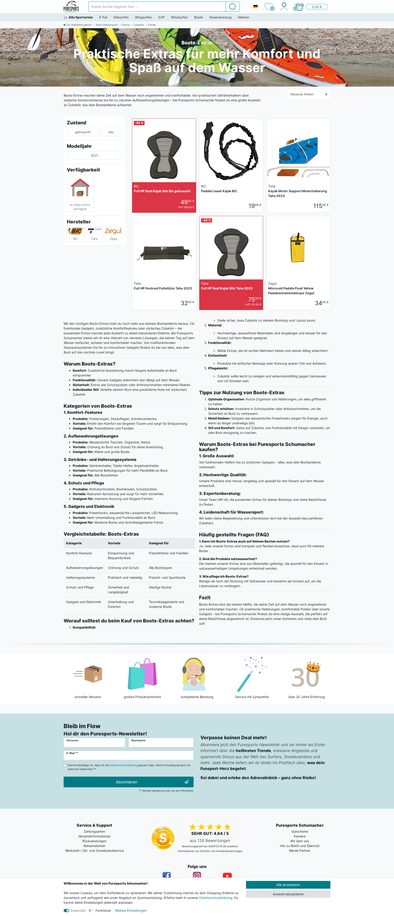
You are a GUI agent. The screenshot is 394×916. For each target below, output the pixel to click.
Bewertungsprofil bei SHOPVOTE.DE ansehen (210, 846)
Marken (243, 17)
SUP (161, 17)
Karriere (300, 836)
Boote (198, 17)
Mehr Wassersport (107, 24)
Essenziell (78, 910)
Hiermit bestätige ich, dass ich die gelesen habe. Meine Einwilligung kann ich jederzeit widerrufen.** (129, 767)
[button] (311, 6)
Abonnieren (126, 782)
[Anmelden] (284, 6)
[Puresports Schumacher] (71, 6)
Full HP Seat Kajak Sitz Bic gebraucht (162, 188)
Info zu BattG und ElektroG (299, 846)
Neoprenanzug (220, 17)
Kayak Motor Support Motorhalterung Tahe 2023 (297, 191)
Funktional (103, 910)
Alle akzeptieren (288, 885)
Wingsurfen (143, 17)
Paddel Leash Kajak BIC (219, 188)
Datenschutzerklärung (215, 898)
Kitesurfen (121, 17)
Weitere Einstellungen (131, 910)
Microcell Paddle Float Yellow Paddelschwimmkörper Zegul (291, 288)
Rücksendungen (94, 841)
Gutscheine (299, 831)
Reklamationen (94, 846)
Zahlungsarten (94, 831)
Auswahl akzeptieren (288, 894)
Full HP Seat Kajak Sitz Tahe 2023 (227, 285)
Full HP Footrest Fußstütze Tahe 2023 (163, 285)
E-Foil (103, 17)
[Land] (255, 6)
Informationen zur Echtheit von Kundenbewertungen (210, 851)
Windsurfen (179, 17)
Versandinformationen (94, 836)
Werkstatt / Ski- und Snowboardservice (94, 850)
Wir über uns (299, 841)
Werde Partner (299, 850)
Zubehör (139, 24)
